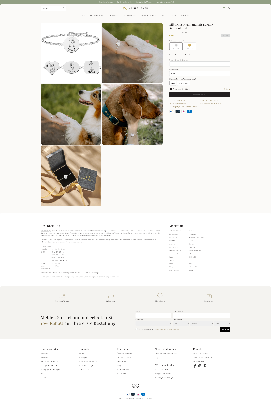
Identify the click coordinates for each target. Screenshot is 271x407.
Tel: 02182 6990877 (201, 353)
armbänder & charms (149, 15)
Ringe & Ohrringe (86, 365)
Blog (42, 373)
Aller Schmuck (84, 369)
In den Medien (123, 369)
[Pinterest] (205, 366)
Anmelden (225, 329)
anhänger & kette (130, 15)
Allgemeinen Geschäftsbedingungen (166, 329)
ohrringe (173, 15)
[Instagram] (200, 366)
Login (157, 357)
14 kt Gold (189, 48)
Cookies (149, 398)
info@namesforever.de (202, 357)
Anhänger (83, 357)
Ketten (81, 353)
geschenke (185, 15)
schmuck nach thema (97, 15)
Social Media (122, 373)
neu (83, 15)
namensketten (114, 15)
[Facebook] (194, 366)
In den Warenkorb (199, 95)
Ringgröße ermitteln (163, 373)
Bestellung (45, 353)
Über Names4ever (124, 353)
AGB (121, 398)
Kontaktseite (198, 361)
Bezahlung (45, 357)
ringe (163, 15)
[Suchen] (63, 8)
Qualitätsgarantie (124, 357)
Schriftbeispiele (161, 369)
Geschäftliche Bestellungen (166, 353)
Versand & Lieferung (49, 361)
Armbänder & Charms (88, 361)
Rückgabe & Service (49, 365)
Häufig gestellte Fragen (50, 369)
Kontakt (44, 377)
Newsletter (121, 361)
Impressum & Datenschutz (134, 398)
